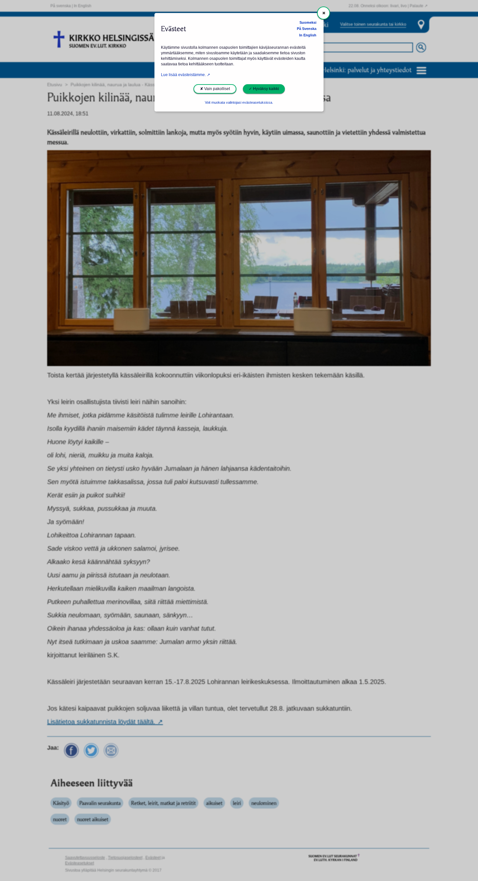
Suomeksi (307, 22)
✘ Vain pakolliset (215, 88)
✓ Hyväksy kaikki (264, 88)
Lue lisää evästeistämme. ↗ (185, 74)
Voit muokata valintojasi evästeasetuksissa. (239, 102)
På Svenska (306, 29)
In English (307, 35)
